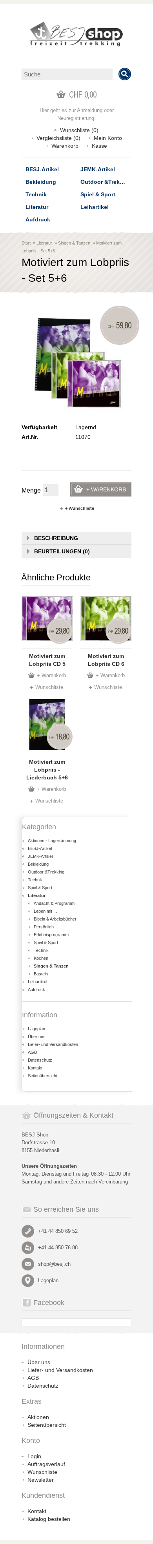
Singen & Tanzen (74, 243)
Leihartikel (94, 207)
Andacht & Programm (54, 903)
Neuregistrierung (75, 118)
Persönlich (44, 926)
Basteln (41, 973)
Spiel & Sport (97, 194)
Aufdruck (38, 219)
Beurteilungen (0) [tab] (62, 551)
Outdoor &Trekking (105, 182)
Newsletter (40, 1480)
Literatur (37, 207)
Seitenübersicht (42, 1075)
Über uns (37, 1036)
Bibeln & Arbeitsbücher (55, 919)
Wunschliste (49, 687)
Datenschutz (40, 1060)
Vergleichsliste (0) (58, 138)
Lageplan (36, 1028)
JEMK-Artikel (97, 169)
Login (34, 1456)
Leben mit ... (45, 911)
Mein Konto (108, 138)
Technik (36, 194)
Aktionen (38, 1417)
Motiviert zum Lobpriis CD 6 (106, 660)
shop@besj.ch (54, 1264)
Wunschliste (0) (79, 130)
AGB (32, 1052)
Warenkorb (64, 146)
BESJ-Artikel (42, 169)
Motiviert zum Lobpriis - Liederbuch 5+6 (47, 770)
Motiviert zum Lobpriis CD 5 (47, 660)
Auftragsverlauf (46, 1464)
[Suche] (124, 74)
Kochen (41, 958)
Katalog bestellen (48, 1519)
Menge (31, 490)
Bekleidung (41, 182)
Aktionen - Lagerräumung (52, 840)
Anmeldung (89, 110)
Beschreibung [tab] (56, 538)
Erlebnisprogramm (51, 934)
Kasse (99, 146)
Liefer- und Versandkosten (53, 1044)
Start (26, 243)
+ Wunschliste (79, 508)
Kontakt (35, 1068)
